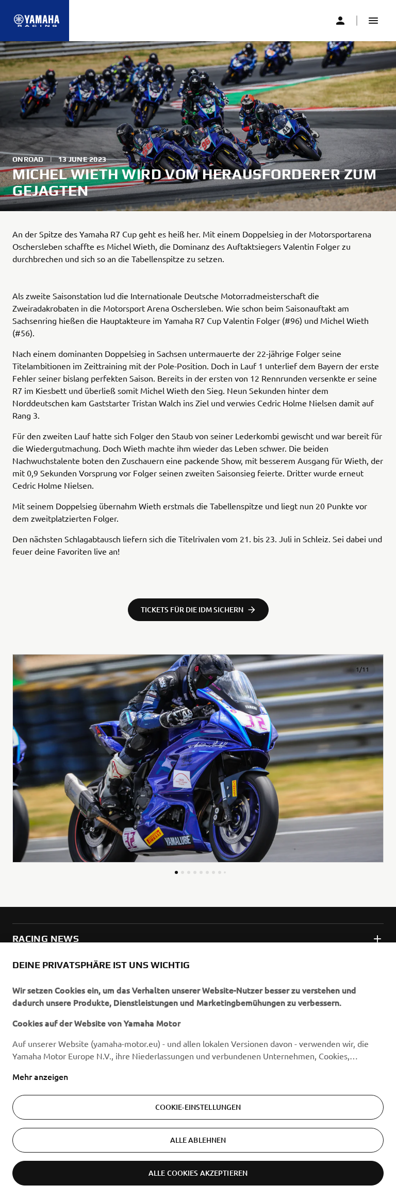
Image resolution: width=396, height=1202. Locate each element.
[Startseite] (36, 20)
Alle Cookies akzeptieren (198, 1173)
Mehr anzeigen (40, 1076)
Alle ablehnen (198, 1140)
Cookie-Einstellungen (198, 1107)
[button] (373, 20)
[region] (198, 1072)
